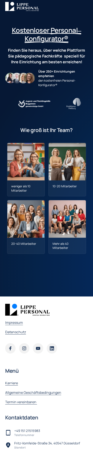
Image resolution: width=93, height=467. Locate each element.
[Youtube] (38, 348)
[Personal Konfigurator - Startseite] (22, 6)
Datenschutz (15, 332)
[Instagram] (24, 348)
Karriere (11, 383)
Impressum (14, 322)
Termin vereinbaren (21, 402)
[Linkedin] (52, 348)
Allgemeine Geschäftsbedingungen (33, 392)
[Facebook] (10, 348)
